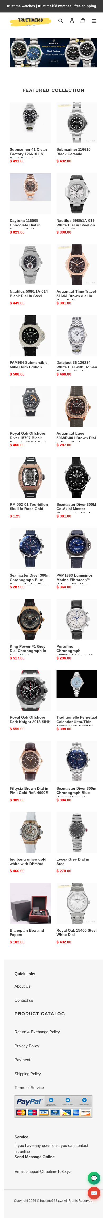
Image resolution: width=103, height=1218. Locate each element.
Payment (22, 1059)
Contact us (24, 1000)
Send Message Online (35, 1157)
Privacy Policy (27, 1046)
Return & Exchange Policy (37, 1032)
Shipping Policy (28, 1074)
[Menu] (94, 20)
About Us (23, 986)
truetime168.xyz (51, 1201)
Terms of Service (29, 1087)
